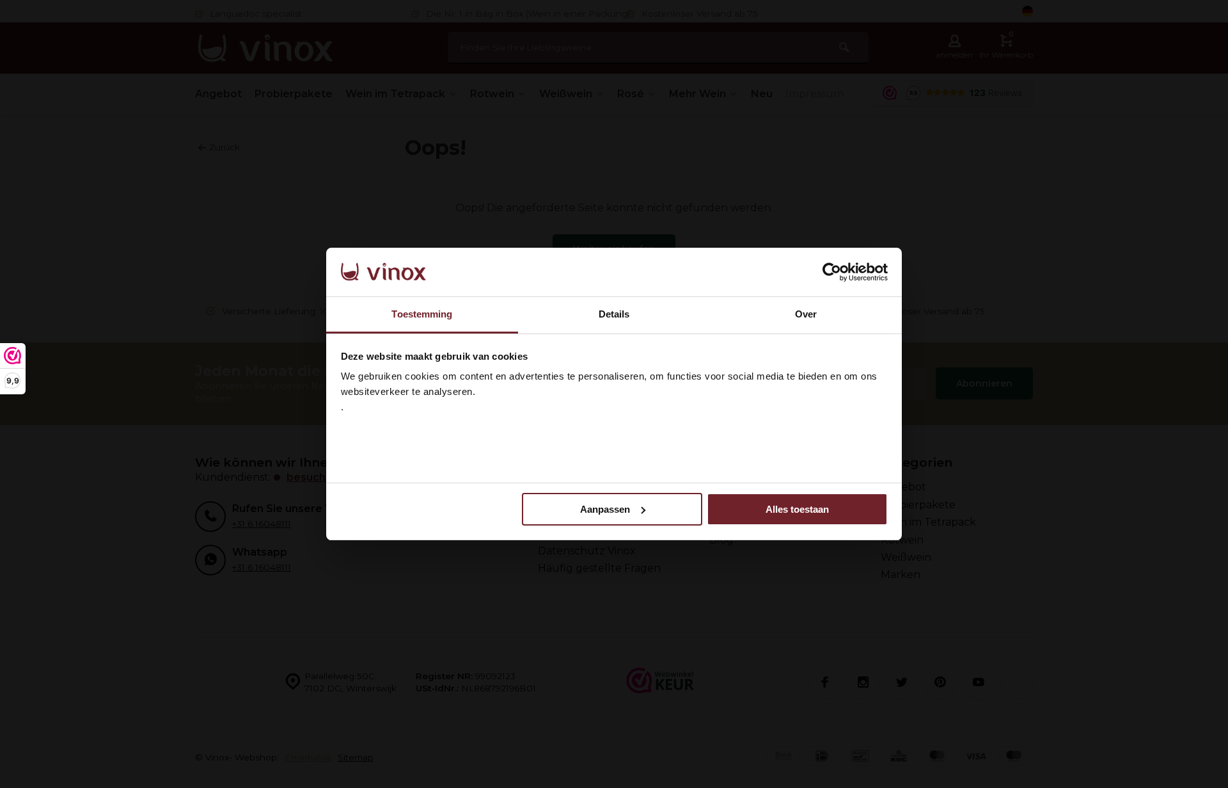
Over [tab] (806, 314)
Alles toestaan (797, 509)
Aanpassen (605, 509)
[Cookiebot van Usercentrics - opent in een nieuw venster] (832, 272)
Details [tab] (614, 314)
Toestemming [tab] (421, 314)
